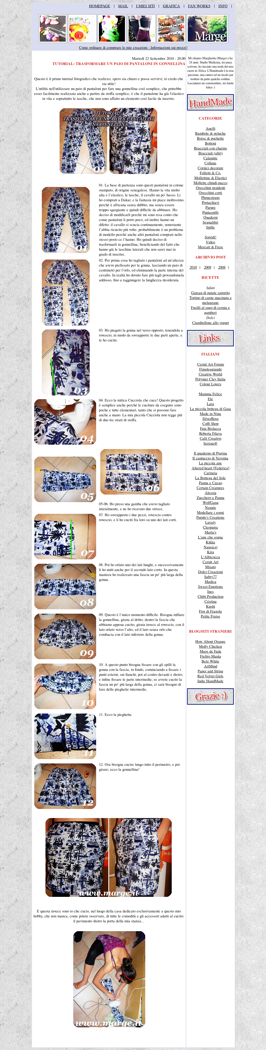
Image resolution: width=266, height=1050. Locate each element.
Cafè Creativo (210, 438)
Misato (210, 566)
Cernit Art (210, 561)
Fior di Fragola (210, 611)
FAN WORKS (199, 5)
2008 (221, 267)
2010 (193, 267)
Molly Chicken (210, 646)
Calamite (210, 157)
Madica (210, 581)
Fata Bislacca (210, 428)
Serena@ (210, 443)
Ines (210, 591)
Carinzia (210, 472)
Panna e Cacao (210, 482)
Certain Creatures (210, 487)
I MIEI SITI (145, 5)
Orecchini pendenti (210, 187)
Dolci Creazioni (210, 571)
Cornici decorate (210, 167)
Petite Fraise (210, 616)
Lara (210, 403)
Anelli (210, 128)
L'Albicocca (210, 556)
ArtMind (210, 666)
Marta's (210, 532)
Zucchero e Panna (210, 497)
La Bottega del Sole (210, 477)
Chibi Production (210, 596)
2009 (207, 267)
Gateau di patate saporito (210, 292)
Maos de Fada (210, 651)
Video (210, 241)
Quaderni (210, 217)
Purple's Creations (210, 517)
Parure (210, 207)
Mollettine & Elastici (210, 177)
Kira (210, 551)
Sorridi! (210, 237)
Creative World (210, 374)
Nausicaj (210, 547)
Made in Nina (210, 413)
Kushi (210, 606)
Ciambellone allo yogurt (210, 322)
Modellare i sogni (210, 512)
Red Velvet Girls (210, 675)
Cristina (210, 601)
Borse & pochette (210, 138)
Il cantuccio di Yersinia (210, 458)
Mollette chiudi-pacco (210, 182)
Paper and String (210, 671)
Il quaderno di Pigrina (210, 453)
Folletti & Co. (210, 172)
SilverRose (210, 418)
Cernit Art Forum (210, 364)
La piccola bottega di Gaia (210, 408)
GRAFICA (171, 5)
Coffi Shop (210, 423)
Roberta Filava (210, 433)
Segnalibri (210, 222)
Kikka (210, 542)
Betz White (210, 661)
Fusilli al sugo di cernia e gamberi (210, 310)
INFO (223, 5)
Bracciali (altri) (210, 153)
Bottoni (210, 143)
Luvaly (210, 522)
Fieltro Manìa (210, 656)
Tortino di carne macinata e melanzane (210, 300)
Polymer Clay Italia (210, 379)
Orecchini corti (210, 192)
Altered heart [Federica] (210, 467)
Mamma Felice (210, 393)
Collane (210, 162)
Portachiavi (210, 202)
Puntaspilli (210, 212)
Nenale (210, 507)
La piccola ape (210, 463)
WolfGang (210, 502)
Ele (210, 398)
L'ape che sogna (210, 537)
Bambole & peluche (210, 133)
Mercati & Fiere (210, 246)
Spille (210, 227)
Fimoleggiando (210, 369)
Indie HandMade (210, 680)
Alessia (210, 492)
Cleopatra (210, 527)
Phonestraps (210, 197)
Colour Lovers (210, 383)
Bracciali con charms (210, 148)
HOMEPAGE (99, 5)
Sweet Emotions (210, 586)
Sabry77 (210, 576)
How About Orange (210, 641)
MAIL (123, 5)
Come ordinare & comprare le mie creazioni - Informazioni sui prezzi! (133, 47)
